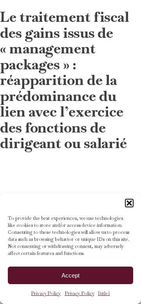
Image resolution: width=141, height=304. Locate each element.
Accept (70, 275)
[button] (129, 203)
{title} (104, 293)
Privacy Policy (46, 293)
